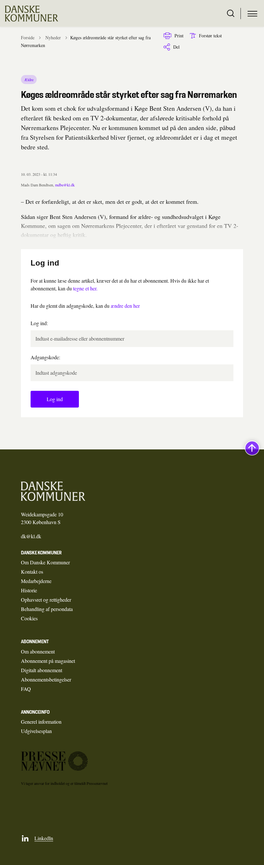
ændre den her (125, 305)
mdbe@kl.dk (65, 184)
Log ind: (39, 323)
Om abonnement (38, 651)
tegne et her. (85, 288)
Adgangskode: (45, 357)
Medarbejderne (36, 581)
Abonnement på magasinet (48, 660)
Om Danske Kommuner (45, 562)
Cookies (29, 618)
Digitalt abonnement (41, 670)
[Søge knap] (230, 13)
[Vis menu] (252, 13)
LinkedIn (43, 838)
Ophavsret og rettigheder (46, 599)
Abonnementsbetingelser (46, 679)
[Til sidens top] (252, 448)
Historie (29, 590)
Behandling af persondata (47, 609)
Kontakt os (32, 571)
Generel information (41, 721)
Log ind (55, 399)
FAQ (26, 688)
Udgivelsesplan (36, 731)
